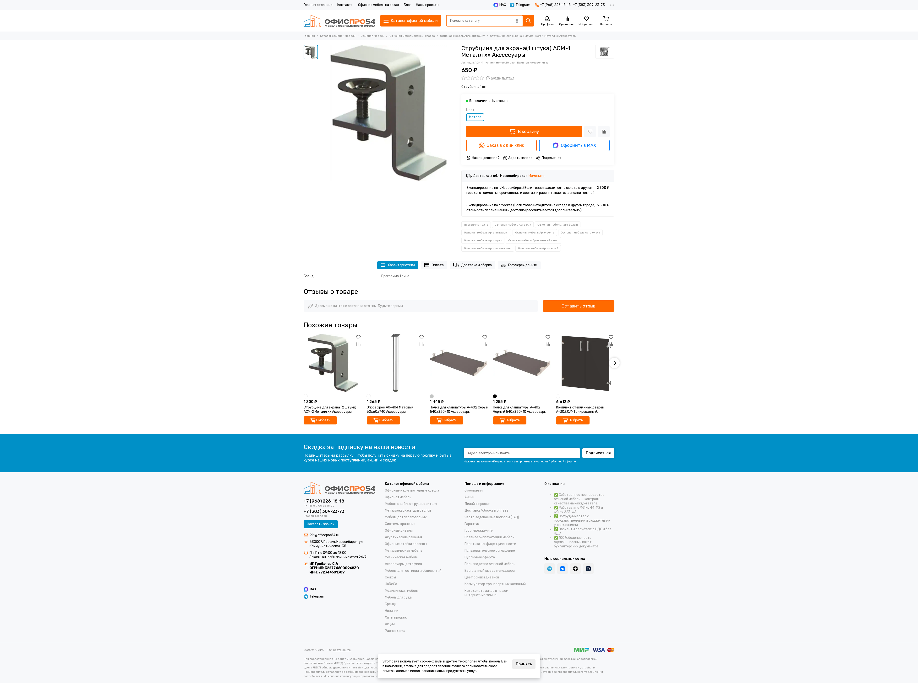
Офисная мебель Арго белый (557, 224)
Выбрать (323, 420)
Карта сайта (342, 649)
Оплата (438, 265)
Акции (390, 624)
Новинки (391, 611)
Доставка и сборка (476, 265)
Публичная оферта (479, 557)
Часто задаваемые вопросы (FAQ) (491, 517)
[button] (303, 363)
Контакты (345, 5)
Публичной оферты (562, 461)
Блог (407, 5)
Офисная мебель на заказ (378, 5)
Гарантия (472, 524)
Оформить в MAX (578, 145)
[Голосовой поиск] (517, 20)
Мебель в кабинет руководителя (411, 504)
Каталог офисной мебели (337, 35)
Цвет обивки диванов (481, 577)
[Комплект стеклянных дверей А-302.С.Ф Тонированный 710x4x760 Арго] (585, 363)
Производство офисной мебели (489, 564)
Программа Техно (476, 224)
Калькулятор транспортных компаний (495, 584)
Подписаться (598, 453)
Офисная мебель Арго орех (483, 240)
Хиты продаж (396, 617)
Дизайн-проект (477, 504)
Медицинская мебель (402, 591)
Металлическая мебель (403, 551)
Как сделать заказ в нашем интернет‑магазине (486, 593)
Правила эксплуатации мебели (489, 537)
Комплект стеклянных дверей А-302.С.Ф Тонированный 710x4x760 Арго (580, 409)
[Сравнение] (604, 131)
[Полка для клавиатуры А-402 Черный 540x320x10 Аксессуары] (522, 363)
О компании (473, 490)
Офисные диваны (399, 531)
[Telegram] (549, 568)
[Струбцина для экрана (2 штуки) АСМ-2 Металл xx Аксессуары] (333, 363)
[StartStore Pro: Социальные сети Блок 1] (575, 568)
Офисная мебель (372, 35)
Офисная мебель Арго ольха (580, 232)
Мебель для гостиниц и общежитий (413, 571)
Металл (475, 117)
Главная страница (318, 5)
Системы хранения (400, 524)
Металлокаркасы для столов (408, 510)
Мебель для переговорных (406, 517)
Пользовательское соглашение (489, 551)
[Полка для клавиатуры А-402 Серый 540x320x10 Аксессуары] (459, 363)
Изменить (537, 176)
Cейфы (390, 577)
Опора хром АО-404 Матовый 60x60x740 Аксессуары (390, 409)
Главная (309, 35)
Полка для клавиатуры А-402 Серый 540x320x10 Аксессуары (459, 409)
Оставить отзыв (579, 306)
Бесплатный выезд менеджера (489, 571)
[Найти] (528, 20)
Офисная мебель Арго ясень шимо (488, 248)
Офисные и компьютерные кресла (412, 490)
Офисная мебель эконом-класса (412, 35)
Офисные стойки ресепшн (406, 544)
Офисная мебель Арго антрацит (462, 35)
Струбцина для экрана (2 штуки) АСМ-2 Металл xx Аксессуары (330, 409)
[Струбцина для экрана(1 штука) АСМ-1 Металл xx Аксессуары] (388, 113)
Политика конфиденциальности (490, 544)
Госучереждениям (522, 265)
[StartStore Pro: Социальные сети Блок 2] (588, 568)
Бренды (391, 604)
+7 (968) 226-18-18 (555, 5)
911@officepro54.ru (324, 535)
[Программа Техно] (605, 51)
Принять (524, 664)
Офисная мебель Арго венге (534, 232)
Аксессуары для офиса (403, 564)
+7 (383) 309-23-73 (589, 5)
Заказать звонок (320, 524)
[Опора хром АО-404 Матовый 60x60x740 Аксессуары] (396, 363)
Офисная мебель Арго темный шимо (533, 240)
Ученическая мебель (401, 557)
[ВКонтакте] (562, 568)
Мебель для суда (398, 597)
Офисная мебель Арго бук (513, 224)
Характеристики (401, 265)
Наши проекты (427, 5)
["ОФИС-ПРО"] (339, 21)
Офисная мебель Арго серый (538, 248)
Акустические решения (403, 537)
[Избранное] (590, 131)
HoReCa (391, 584)
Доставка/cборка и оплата (486, 510)
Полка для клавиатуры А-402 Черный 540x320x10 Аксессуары (519, 409)
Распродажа (395, 631)
